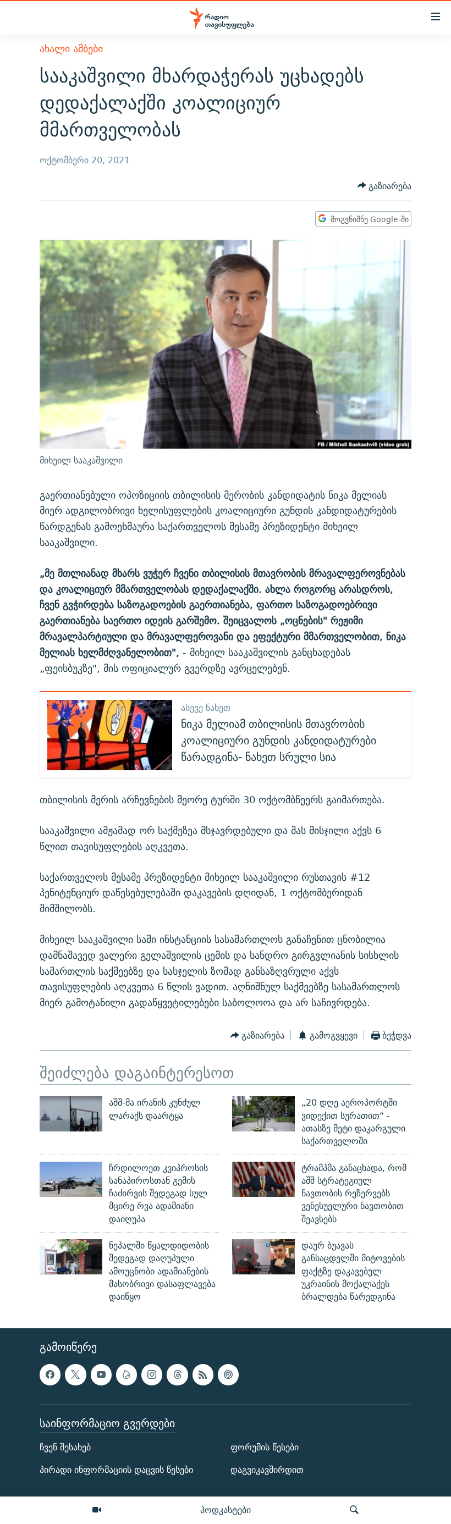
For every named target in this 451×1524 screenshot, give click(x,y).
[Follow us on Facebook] (50, 1375)
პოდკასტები (225, 1509)
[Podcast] (228, 1375)
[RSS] (203, 1375)
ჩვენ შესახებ (65, 1448)
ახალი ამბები (71, 48)
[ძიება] (354, 1510)
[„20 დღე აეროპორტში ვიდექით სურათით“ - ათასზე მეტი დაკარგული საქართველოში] (263, 1113)
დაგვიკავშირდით (267, 1470)
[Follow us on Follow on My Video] (126, 1375)
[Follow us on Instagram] (151, 1375)
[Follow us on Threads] (177, 1375)
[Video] (96, 1510)
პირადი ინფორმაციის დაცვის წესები (116, 1470)
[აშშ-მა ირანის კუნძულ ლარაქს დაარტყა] (71, 1113)
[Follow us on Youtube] (101, 1375)
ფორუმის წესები (264, 1448)
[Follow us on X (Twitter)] (75, 1375)
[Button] (385, 186)
